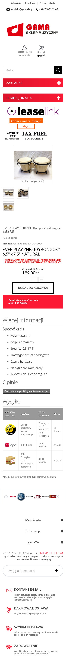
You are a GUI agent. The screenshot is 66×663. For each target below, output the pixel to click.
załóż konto (24, 55)
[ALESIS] (45, 496)
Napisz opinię (10, 238)
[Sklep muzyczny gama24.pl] (33, 28)
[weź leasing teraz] (33, 111)
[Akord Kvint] (37, 496)
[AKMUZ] (29, 496)
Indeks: (7, 243)
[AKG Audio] (21, 496)
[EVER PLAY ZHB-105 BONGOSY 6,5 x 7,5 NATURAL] (8, 192)
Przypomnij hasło (47, 3)
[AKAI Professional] (13, 496)
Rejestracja (30, 3)
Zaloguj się (16, 3)
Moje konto (33, 520)
